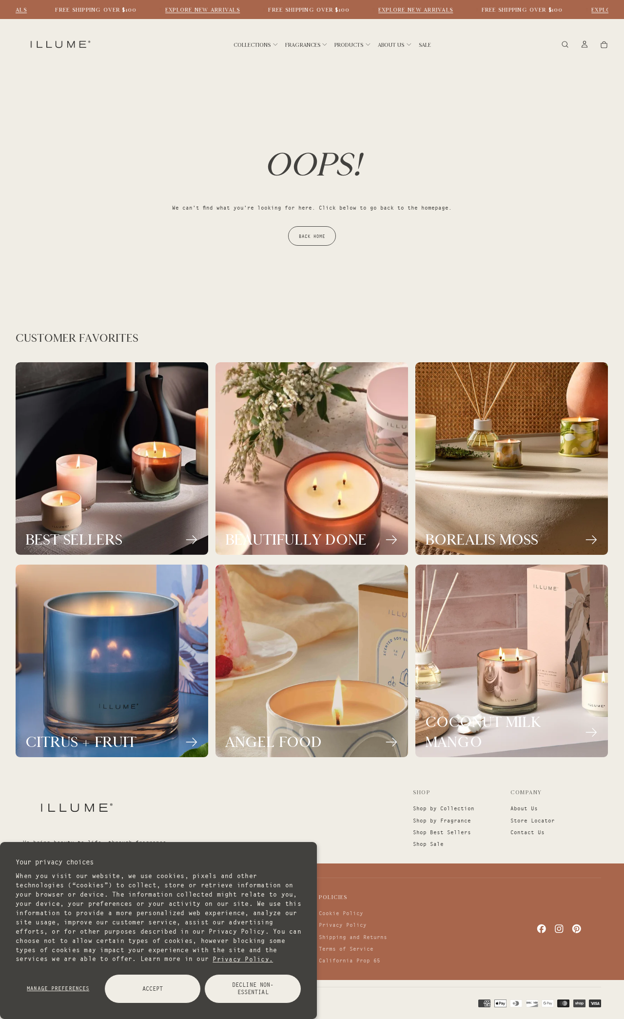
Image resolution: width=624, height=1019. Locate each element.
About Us (524, 808)
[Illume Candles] (75, 807)
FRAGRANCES (302, 44)
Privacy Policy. (243, 958)
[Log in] (584, 45)
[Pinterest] (576, 928)
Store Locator (532, 820)
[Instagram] (559, 928)
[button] (565, 45)
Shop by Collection (443, 808)
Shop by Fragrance (442, 820)
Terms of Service (346, 948)
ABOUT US (391, 44)
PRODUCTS (348, 44)
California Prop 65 (349, 960)
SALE (425, 44)
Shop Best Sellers (442, 832)
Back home (312, 236)
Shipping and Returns (353, 937)
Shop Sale (428, 844)
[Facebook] (541, 928)
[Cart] (604, 45)
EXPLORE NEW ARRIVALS (195, 9)
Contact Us (527, 832)
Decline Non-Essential (252, 988)
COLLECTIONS (252, 44)
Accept (152, 988)
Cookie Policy (341, 913)
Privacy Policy (343, 924)
